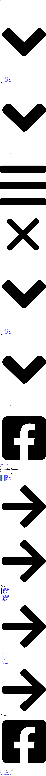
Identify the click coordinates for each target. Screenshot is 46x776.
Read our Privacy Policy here (5, 772)
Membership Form (5, 589)
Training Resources (7, 406)
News (3, 408)
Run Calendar (6, 77)
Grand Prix (6, 78)
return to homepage (9, 471)
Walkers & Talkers (7, 81)
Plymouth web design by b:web (5, 774)
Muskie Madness (7, 79)
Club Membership (7, 405)
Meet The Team (7, 407)
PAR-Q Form (4, 409)
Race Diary (6, 80)
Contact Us (4, 410)
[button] (23, 208)
